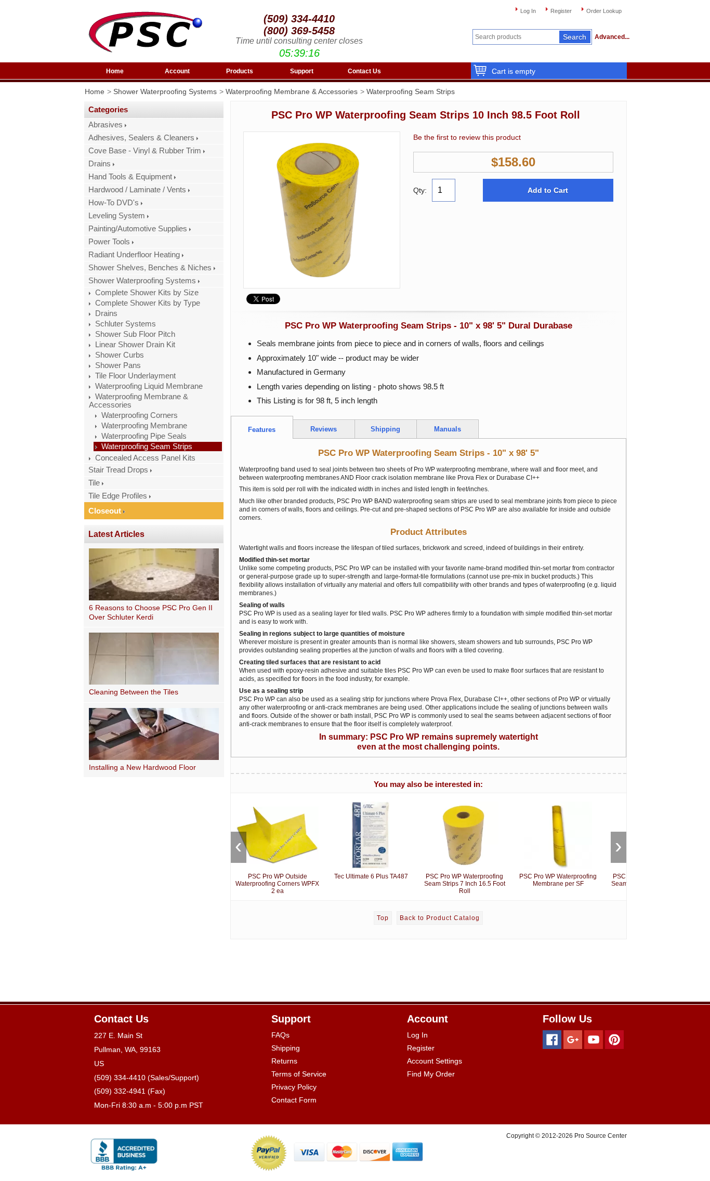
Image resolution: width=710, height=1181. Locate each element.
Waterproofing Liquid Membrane (149, 386)
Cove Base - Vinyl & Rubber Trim (144, 151)
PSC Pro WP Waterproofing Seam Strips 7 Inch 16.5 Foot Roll (464, 884)
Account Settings (434, 1061)
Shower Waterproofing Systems (165, 91)
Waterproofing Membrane (144, 426)
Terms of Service (298, 1074)
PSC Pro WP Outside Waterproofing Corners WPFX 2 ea (277, 884)
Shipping (285, 1048)
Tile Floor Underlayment (135, 376)
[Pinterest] (614, 1039)
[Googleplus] (572, 1039)
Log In (528, 11)
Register (561, 11)
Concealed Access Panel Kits (145, 458)
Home (115, 71)
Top (383, 918)
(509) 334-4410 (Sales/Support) (146, 1077)
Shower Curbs (119, 355)
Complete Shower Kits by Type (147, 303)
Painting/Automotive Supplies (137, 229)
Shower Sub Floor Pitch (135, 334)
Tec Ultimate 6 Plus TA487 (371, 876)
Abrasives (105, 125)
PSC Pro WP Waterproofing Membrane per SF (558, 880)
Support (301, 71)
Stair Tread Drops (118, 470)
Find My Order (431, 1074)
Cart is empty (513, 71)
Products (239, 71)
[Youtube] (593, 1039)
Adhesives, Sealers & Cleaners (141, 138)
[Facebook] (552, 1039)
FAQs (280, 1035)
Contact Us (364, 71)
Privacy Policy (294, 1087)
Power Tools (109, 242)
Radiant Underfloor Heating (134, 255)
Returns (284, 1061)
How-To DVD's (113, 203)
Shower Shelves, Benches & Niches (150, 268)
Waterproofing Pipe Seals (144, 436)
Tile (94, 483)
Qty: (420, 190)
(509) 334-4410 (299, 18)
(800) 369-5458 (299, 30)
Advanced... (611, 37)
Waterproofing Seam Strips (410, 91)
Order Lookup (604, 11)
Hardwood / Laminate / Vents (137, 190)
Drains (99, 164)
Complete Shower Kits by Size (147, 292)
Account (177, 71)
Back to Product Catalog (440, 918)
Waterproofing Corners (139, 415)
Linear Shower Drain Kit (135, 344)
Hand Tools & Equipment (130, 177)
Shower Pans (118, 365)
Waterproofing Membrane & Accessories (292, 91)
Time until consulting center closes (299, 40)
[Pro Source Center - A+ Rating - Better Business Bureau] (124, 1152)
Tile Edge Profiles (117, 496)
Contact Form (294, 1100)
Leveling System (116, 216)
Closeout (104, 510)
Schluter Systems (125, 324)
